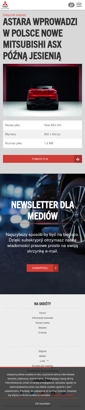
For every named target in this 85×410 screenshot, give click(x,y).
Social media (43, 322)
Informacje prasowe (42, 317)
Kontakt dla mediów (42, 365)
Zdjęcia (42, 351)
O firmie (42, 332)
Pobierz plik (40, 158)
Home (42, 312)
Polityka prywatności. (62, 395)
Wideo (42, 356)
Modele (43, 327)
